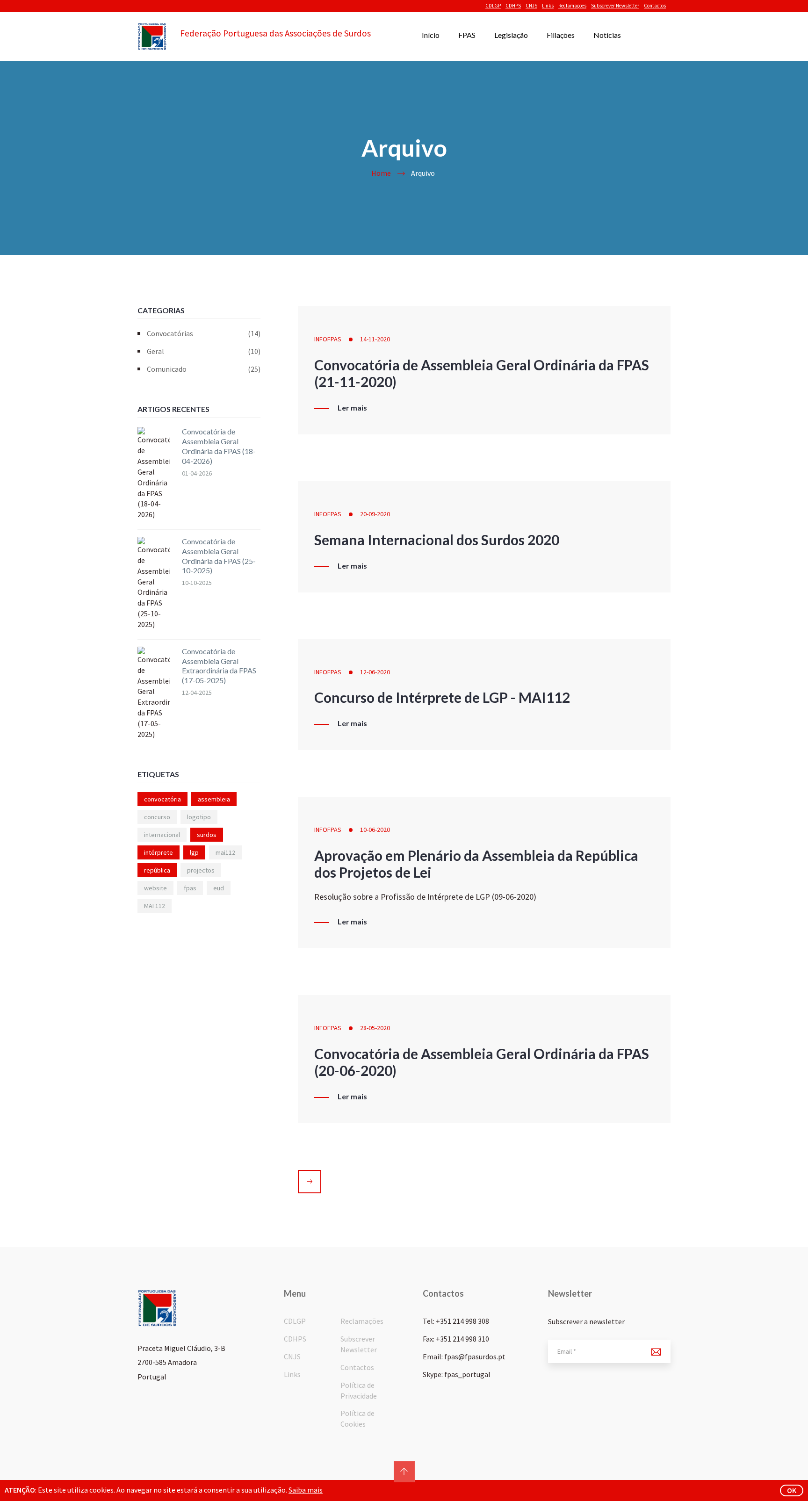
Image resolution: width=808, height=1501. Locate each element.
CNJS (531, 5)
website (155, 888)
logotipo (199, 817)
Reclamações (572, 5)
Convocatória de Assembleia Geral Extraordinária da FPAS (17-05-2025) (219, 666)
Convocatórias (203, 333)
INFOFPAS (327, 339)
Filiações (561, 34)
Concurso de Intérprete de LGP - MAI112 (442, 697)
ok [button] (791, 1490)
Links (548, 5)
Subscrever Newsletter (615, 5)
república (157, 870)
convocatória (162, 799)
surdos (206, 834)
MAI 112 (154, 906)
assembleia (214, 799)
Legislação (511, 34)
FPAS (467, 34)
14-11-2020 (375, 339)
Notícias (607, 34)
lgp (194, 852)
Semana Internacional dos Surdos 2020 (436, 539)
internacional (162, 834)
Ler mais (352, 408)
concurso (157, 817)
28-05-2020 (375, 1028)
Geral (203, 351)
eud (218, 888)
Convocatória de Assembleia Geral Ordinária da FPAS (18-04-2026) (219, 446)
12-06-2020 (375, 672)
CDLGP (493, 5)
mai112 (225, 852)
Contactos (655, 5)
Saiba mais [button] (306, 1489)
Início (431, 34)
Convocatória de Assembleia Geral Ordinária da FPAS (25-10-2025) (219, 556)
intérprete (158, 852)
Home (381, 173)
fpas (190, 888)
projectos (201, 870)
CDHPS (513, 5)
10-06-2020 (375, 829)
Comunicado (203, 369)
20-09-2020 (375, 514)
